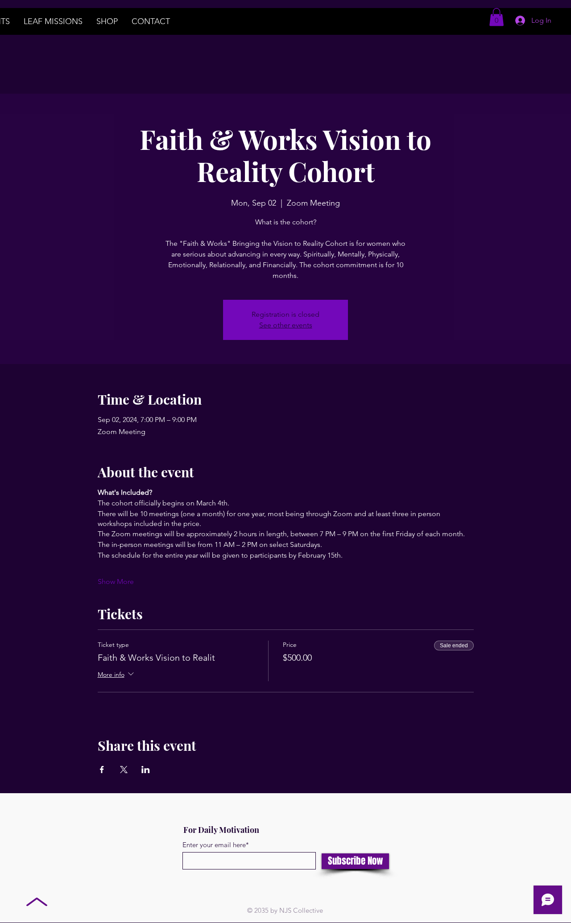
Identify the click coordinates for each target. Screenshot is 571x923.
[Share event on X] (124, 769)
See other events (285, 325)
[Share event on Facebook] (102, 769)
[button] (496, 17)
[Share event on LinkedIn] (145, 769)
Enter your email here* (215, 844)
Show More (116, 581)
